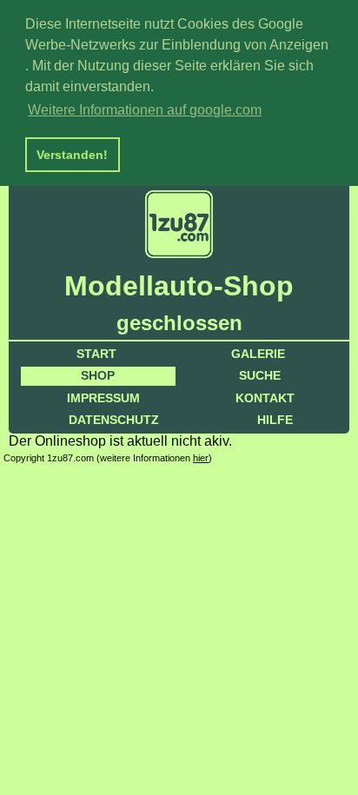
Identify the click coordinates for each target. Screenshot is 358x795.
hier (201, 458)
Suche (260, 375)
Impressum (103, 398)
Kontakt (265, 398)
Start (96, 354)
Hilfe (275, 420)
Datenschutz (114, 420)
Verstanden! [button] (72, 155)
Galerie (258, 354)
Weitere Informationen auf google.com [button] (145, 110)
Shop (98, 375)
